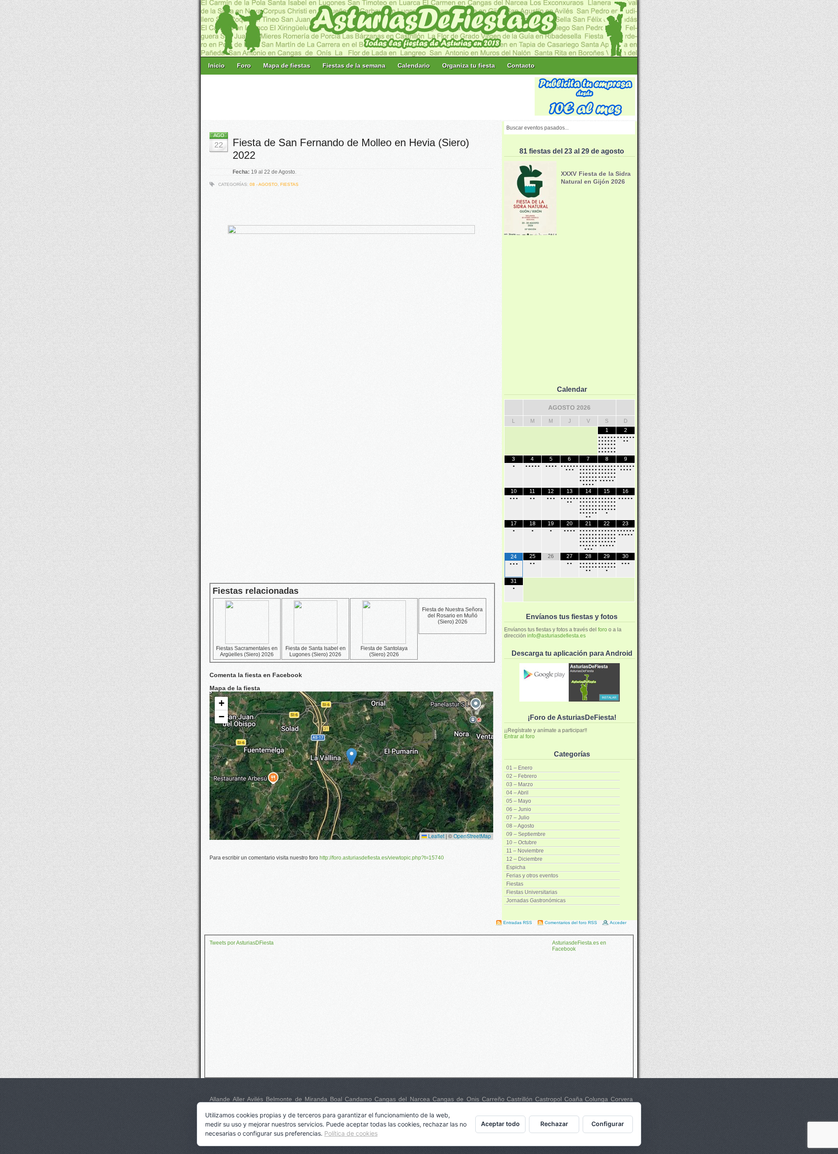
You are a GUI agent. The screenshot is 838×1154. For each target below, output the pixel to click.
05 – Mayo (518, 801)
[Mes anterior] (514, 407)
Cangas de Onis (456, 1099)
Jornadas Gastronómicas (536, 900)
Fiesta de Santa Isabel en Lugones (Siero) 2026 (315, 651)
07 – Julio (517, 818)
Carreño (493, 1099)
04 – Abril (517, 793)
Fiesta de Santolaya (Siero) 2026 (384, 651)
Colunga (596, 1099)
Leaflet (435, 835)
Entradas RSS (517, 922)
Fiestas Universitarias (531, 892)
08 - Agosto (264, 184)
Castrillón (519, 1099)
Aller (239, 1099)
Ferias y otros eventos (532, 876)
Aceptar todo (500, 1123)
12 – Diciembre (524, 859)
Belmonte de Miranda (296, 1099)
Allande (220, 1099)
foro (602, 630)
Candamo (358, 1099)
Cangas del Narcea (402, 1099)
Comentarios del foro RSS (571, 922)
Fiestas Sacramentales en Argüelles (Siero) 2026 (247, 651)
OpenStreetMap (472, 835)
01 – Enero (519, 768)
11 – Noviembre (525, 851)
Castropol (548, 1099)
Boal (336, 1099)
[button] (351, 757)
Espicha (515, 867)
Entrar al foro (519, 736)
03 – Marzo (519, 784)
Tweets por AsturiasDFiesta (242, 943)
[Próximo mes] (625, 407)
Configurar (607, 1123)
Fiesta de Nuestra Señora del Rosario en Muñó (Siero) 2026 (452, 615)
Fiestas (514, 884)
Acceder (618, 922)
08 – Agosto (520, 826)
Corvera (622, 1099)
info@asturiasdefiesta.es (556, 636)
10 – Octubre (521, 842)
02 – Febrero (521, 776)
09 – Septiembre (526, 834)
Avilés (255, 1099)
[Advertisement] (368, 96)
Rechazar (554, 1123)
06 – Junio (518, 809)
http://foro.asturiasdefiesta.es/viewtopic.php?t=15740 (381, 858)
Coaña (573, 1099)
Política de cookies (351, 1133)
